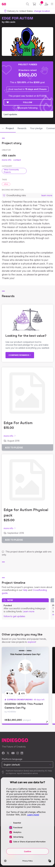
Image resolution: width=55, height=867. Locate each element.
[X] (8, 753)
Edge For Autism (18, 422)
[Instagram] (17, 753)
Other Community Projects (11, 171)
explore (32, 642)
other (6, 184)
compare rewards (19, 355)
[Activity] (41, 4)
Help (25, 590)
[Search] (27, 4)
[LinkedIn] (22, 753)
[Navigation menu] (52, 4)
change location (42, 11)
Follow (27, 102)
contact (17, 160)
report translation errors (27, 773)
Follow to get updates (14, 616)
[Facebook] (3, 753)
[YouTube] (13, 753)
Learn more (28, 611)
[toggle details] (47, 723)
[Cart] (34, 4)
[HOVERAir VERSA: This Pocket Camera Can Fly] (25, 670)
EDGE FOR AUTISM (17, 18)
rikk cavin (10, 22)
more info (6, 160)
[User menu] (46, 4)
